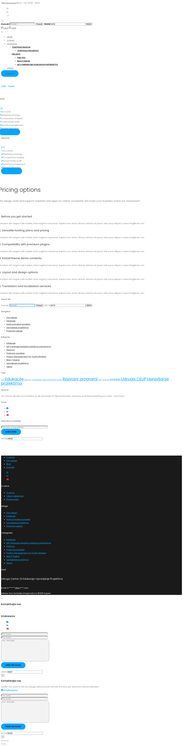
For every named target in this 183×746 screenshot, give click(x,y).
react (100, 380)
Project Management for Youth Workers (26, 356)
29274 (47, 305)
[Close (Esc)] (2, 740)
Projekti (16, 54)
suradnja (115, 379)
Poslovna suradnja (15, 353)
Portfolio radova (21, 47)
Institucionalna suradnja (18, 324)
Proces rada (12, 499)
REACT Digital (23, 61)
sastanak (105, 380)
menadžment (37, 380)
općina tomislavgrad (49, 380)
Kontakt (10, 467)
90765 (4, 733)
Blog (8, 464)
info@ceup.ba (8, 616)
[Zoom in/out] (7, 740)
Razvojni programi (80, 379)
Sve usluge (11, 317)
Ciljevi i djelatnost (15, 496)
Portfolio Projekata (28, 50)
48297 (4, 671)
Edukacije (11, 320)
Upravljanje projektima (17, 327)
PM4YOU (10, 349)
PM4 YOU (21, 57)
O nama (10, 40)
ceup (3, 380)
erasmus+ (27, 380)
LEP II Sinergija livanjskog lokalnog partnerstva (28, 346)
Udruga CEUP (133, 379)
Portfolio (11, 43)
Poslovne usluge (14, 330)
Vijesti (9, 68)
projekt (59, 380)
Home (9, 36)
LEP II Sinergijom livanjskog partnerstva (37, 64)
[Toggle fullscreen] (5, 740)
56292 (47, 24)
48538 (4, 438)
